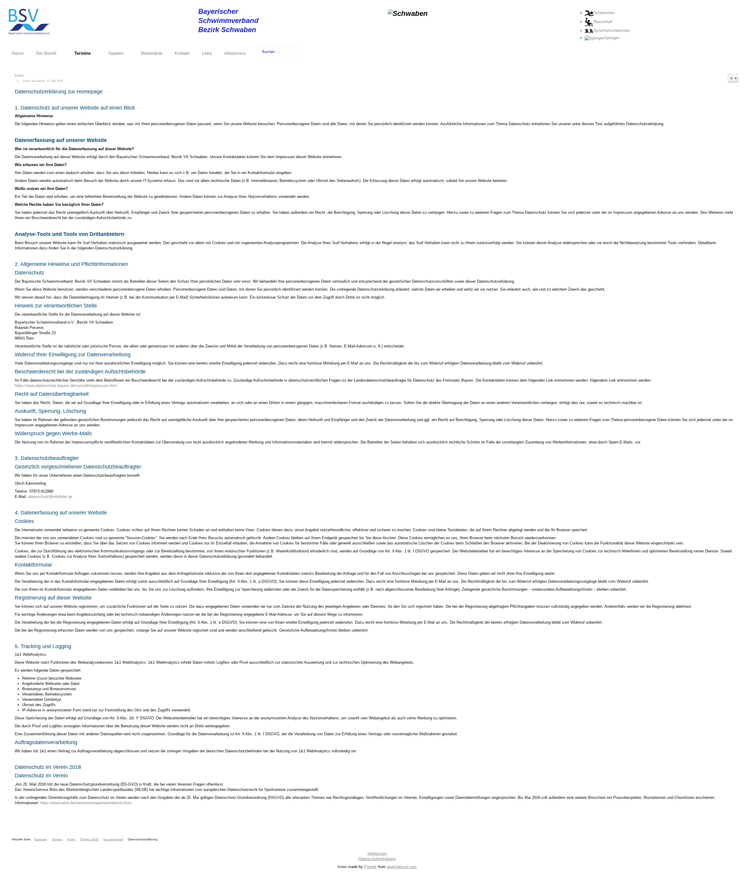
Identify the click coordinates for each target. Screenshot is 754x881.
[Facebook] (748, 55)
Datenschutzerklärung (377, 859)
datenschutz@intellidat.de (50, 496)
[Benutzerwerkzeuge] (733, 78)
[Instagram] (748, 47)
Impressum (377, 853)
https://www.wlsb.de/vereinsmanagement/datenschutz (86, 803)
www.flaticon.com (401, 867)
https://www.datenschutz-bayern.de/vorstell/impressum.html (66, 385)
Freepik (370, 867)
